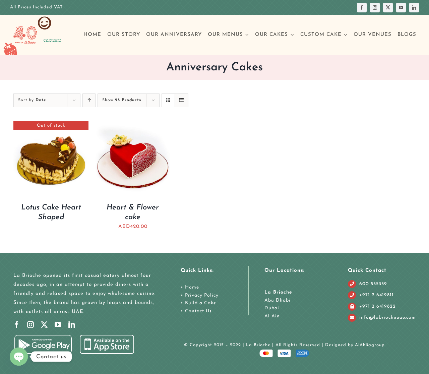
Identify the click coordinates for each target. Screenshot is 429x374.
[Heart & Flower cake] (132, 125)
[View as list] (181, 100)
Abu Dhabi (277, 300)
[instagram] (375, 7)
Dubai (271, 308)
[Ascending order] (89, 100)
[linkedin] (414, 7)
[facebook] (362, 7)
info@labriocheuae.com (387, 317)
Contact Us (197, 311)
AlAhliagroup (370, 345)
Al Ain (272, 316)
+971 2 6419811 (376, 295)
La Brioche (278, 292)
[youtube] (401, 7)
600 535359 (373, 284)
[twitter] (388, 7)
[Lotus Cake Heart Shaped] (50, 125)
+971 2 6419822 (377, 306)
